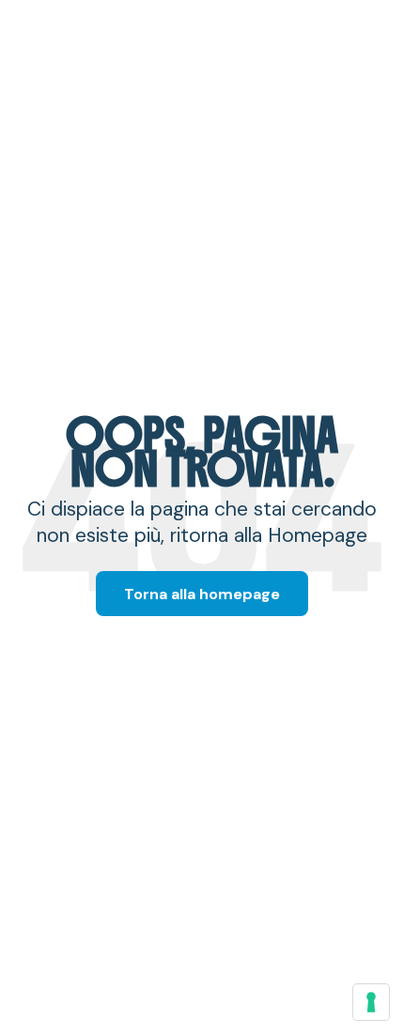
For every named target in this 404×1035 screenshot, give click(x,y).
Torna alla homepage (202, 594)
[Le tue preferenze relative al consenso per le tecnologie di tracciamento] (371, 1002)
